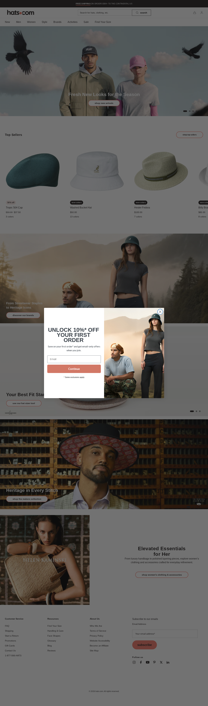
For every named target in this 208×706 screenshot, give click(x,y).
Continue (74, 369)
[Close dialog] (160, 311)
